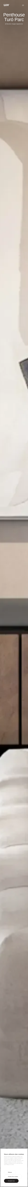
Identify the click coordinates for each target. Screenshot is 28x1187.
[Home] (7, 5)
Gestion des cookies (13, 1176)
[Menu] (23, 5)
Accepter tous (11, 1180)
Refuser (10, 1172)
